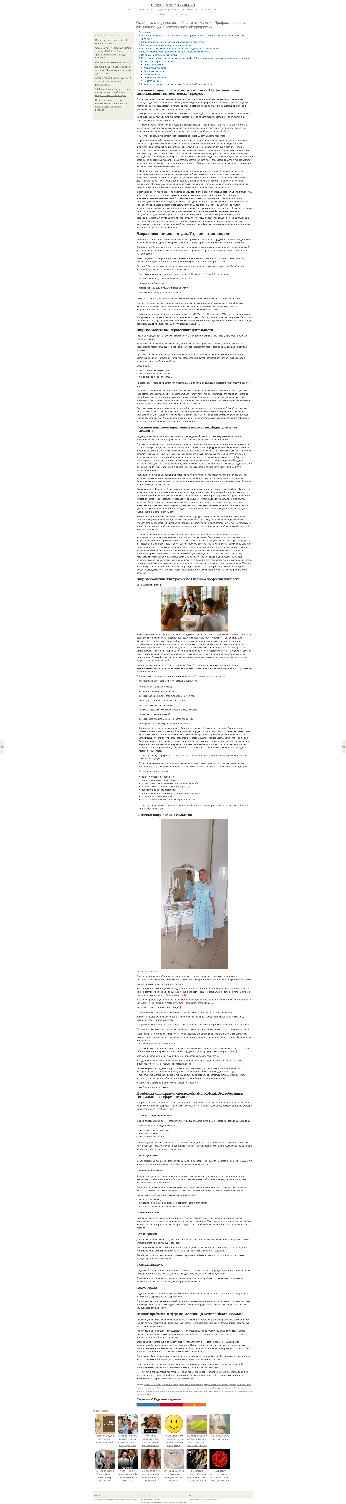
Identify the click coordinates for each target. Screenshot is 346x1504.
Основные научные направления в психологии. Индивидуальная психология (180, 48)
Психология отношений (173, 5)
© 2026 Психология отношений (104, 1496)
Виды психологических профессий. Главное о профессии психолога (175, 51)
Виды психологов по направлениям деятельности (166, 45)
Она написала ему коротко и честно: (113, 62)
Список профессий (153, 64)
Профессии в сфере (144, 1394)
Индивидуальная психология (223, 1388)
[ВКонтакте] (148, 1404)
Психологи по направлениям (167, 1388)
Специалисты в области (170, 1384)
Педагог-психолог (153, 80)
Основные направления (153, 1391)
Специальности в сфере (170, 1391)
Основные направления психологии (159, 54)
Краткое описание (186, 1391)
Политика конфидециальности (151, 1499)
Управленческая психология (146, 1388)
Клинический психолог (155, 67)
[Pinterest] (171, 1404)
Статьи (183, 14)
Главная (160, 14)
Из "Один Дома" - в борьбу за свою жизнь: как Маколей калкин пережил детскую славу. (113, 70)
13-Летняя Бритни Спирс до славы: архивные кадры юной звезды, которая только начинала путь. (113, 92)
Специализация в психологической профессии (220, 1384)
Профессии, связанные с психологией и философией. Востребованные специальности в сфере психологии (195, 58)
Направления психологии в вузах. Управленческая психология (172, 41)
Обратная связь (194, 1496)
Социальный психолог (155, 77)
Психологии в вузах (244, 1384)
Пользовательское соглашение (159, 1496)
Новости (172, 14)
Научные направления (185, 1388)
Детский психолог (152, 74)
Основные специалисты (152, 1384)
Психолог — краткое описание (159, 61)
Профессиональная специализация (191, 1384)
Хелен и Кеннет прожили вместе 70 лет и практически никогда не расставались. (113, 81)
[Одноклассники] (194, 1404)
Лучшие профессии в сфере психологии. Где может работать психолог (176, 84)
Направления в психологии (203, 1388)
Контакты (144, 1496)
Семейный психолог (154, 71)
